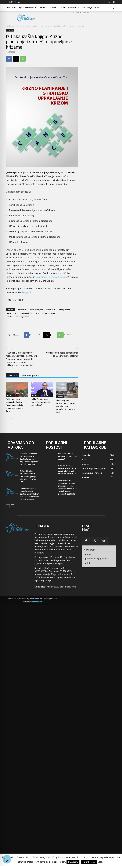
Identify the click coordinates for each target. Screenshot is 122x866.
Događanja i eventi (90, 8)
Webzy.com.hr (36, 602)
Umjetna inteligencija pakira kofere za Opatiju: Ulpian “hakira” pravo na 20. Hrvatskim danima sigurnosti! (29, 494)
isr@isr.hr (27, 292)
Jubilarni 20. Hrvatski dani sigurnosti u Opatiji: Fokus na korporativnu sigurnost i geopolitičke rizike (29, 459)
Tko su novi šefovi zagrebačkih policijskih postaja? (67, 456)
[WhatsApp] (23, 59)
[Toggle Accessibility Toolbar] (6, 859)
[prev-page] (8, 418)
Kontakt (42, 8)
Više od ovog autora (30, 375)
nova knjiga (11, 313)
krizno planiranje (64, 310)
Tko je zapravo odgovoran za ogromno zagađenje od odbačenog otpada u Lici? (66, 406)
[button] (112, 7)
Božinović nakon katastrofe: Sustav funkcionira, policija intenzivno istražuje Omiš (14, 405)
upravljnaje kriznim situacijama (52, 277)
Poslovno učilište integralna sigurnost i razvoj (37, 313)
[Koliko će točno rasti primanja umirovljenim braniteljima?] (42, 389)
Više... (101, 861)
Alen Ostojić (21, 310)
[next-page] (12, 418)
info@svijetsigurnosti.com (63, 587)
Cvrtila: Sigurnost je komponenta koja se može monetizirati (62, 354)
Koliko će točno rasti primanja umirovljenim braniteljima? (40, 402)
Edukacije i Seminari (70, 8)
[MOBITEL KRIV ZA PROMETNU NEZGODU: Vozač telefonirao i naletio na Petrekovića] (50, 469)
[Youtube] (104, 541)
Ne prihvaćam (89, 862)
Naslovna (12, 8)
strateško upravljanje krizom (18, 317)
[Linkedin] (109, 2)
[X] (114, 2)
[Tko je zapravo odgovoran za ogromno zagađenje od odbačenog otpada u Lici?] (67, 390)
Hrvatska (20, 26)
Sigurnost (53, 8)
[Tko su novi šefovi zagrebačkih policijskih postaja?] (50, 457)
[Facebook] (104, 2)
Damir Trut (50, 310)
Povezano (12, 375)
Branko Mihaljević (36, 310)
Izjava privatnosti (27, 8)
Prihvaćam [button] (73, 862)
